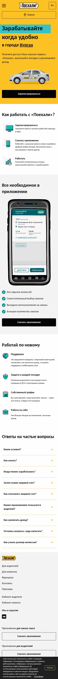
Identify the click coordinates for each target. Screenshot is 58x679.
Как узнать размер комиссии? (20, 542)
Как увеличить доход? (16, 520)
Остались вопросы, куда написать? (23, 531)
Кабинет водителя (12, 597)
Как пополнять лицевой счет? (20, 494)
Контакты (7, 583)
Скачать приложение (29, 322)
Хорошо (50, 668)
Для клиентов (9, 572)
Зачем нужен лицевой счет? (19, 483)
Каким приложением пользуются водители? (22, 507)
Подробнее (38, 677)
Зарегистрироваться (29, 94)
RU (52, 5)
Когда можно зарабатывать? (19, 471)
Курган (31, 15)
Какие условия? (12, 449)
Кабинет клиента (11, 602)
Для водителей (10, 566)
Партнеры (7, 589)
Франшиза (7, 577)
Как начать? (10, 460)
